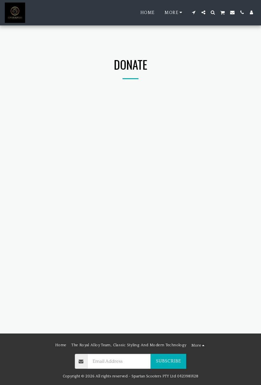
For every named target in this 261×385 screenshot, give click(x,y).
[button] (193, 12)
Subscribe (168, 361)
